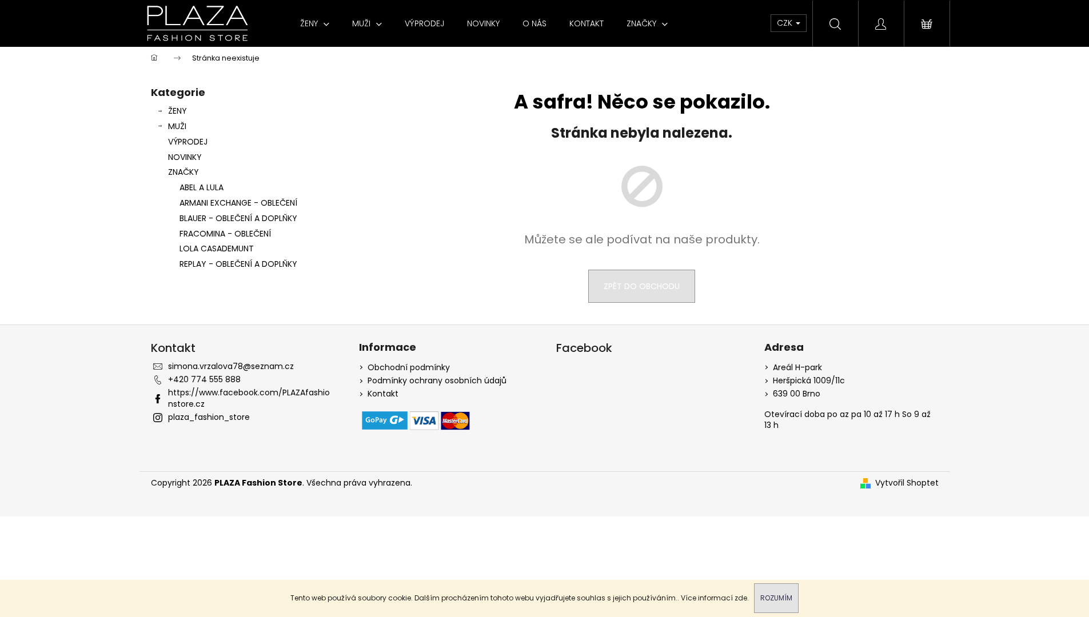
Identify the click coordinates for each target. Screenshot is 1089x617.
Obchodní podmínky (409, 367)
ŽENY (177, 111)
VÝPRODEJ (188, 141)
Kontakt (383, 393)
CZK (786, 23)
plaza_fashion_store (209, 417)
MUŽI (177, 126)
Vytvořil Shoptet (907, 483)
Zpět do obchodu (642, 286)
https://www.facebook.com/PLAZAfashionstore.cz (249, 398)
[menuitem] (315, 23)
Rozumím (776, 598)
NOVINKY (185, 157)
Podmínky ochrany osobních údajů (437, 380)
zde (741, 598)
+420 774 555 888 (204, 379)
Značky (183, 172)
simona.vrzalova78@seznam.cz (231, 366)
